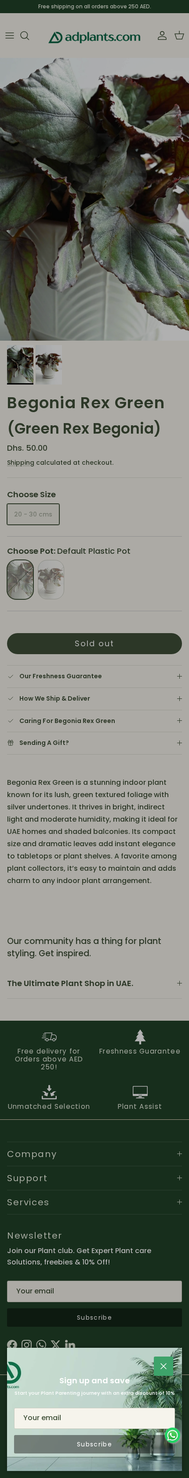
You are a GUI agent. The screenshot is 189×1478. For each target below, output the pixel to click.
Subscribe (94, 1444)
